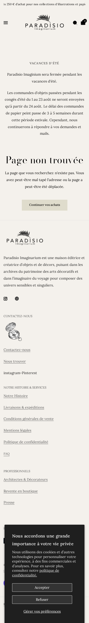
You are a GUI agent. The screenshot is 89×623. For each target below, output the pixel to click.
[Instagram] (9, 299)
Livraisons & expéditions (24, 407)
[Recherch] (75, 23)
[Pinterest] (20, 298)
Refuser (42, 599)
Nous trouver (15, 361)
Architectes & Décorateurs (26, 479)
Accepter (42, 587)
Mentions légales (17, 430)
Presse (9, 502)
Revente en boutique (21, 491)
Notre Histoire (16, 396)
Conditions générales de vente (29, 418)
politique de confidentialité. (35, 572)
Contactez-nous (17, 349)
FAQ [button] (6, 453)
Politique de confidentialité (26, 442)
